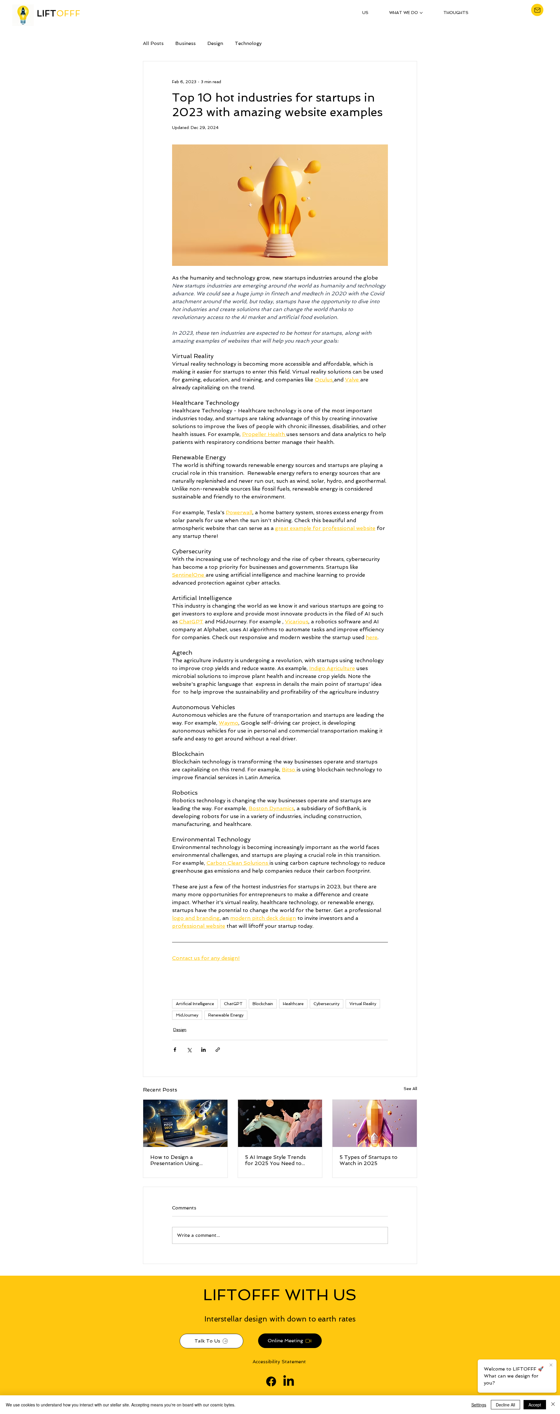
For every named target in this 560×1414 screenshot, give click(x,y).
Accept (534, 1405)
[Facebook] (271, 1381)
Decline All (505, 1405)
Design (215, 43)
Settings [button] (478, 1405)
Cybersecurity (327, 1003)
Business (185, 43)
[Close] (553, 1404)
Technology (248, 43)
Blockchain (263, 1003)
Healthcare (293, 1003)
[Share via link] (217, 1049)
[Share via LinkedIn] (203, 1049)
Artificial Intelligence (195, 1003)
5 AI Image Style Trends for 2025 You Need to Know (275, 1160)
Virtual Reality (362, 1003)
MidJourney (187, 1015)
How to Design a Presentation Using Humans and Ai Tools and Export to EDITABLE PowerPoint (183, 1160)
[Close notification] (551, 1365)
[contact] (537, 10)
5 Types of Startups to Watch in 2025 (369, 1160)
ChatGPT (233, 1003)
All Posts (153, 43)
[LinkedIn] (288, 1381)
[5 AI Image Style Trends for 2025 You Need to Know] (280, 1123)
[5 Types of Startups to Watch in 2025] (374, 1123)
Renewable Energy (226, 1015)
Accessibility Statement (279, 1361)
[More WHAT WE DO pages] (421, 12)
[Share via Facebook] (175, 1049)
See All (410, 1088)
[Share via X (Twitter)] (189, 1049)
